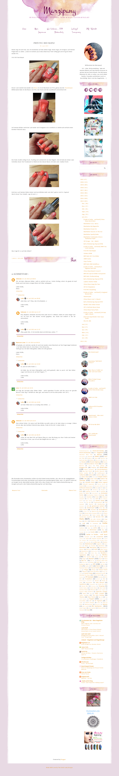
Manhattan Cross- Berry (91, 223)
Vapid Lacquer (89, 602)
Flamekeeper (69, 88)
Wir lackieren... (97, 606)
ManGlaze (101, 545)
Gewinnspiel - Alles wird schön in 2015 (96, 416)
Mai (83, 327)
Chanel (105, 475)
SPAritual (92, 589)
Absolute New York (86, 454)
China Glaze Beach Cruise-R (92, 271)
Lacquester (99, 536)
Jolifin (95, 528)
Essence (89, 497)
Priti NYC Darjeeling (90, 289)
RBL (104, 579)
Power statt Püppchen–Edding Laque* (92, 682)
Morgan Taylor (95, 555)
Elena (35, 88)
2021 (82, 179)
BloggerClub (83, 467)
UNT (90, 600)
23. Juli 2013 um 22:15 (29, 420)
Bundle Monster (99, 471)
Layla (87, 538)
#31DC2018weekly (85, 452)
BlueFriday (103, 467)
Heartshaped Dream (87, 666)
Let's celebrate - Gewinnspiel (93, 434)
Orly (80, 566)
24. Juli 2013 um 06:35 (33, 435)
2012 (82, 341)
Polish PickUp (88, 573)
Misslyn (102, 551)
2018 (82, 187)
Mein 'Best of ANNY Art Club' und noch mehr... (96, 371)
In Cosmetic (94, 523)
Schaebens (92, 584)
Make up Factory (90, 545)
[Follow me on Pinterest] (100, 91)
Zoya (87, 610)
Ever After (90, 498)
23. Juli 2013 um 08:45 (29, 279)
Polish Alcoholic (94, 571)
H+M (100, 513)
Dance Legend (102, 482)
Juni (83, 324)
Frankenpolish (98, 502)
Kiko (103, 529)
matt (95, 549)
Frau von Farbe (86, 672)
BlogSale (93, 467)
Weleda (105, 604)
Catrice (91, 475)
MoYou (104, 555)
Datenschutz (58, 32)
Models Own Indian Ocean (92, 304)
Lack (26, 258)
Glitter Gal (86, 511)
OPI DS (103, 564)
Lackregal (74, 29)
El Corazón (102, 491)
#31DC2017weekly (98, 451)
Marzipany (59, 10)
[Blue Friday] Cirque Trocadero (95, 380)
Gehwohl (81, 506)
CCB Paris (99, 475)
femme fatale (100, 500)
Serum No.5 (85, 586)
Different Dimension (85, 488)
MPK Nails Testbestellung (91, 276)
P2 (92, 566)
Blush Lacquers (89, 469)
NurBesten (82, 564)
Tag (91, 593)
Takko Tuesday (84, 595)
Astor (96, 458)
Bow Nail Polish (87, 471)
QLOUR (98, 579)
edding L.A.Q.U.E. (91, 491)
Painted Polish (83, 568)
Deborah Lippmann (88, 484)
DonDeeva (95, 489)
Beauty (84, 462)
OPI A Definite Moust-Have (92, 307)
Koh (87, 532)
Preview (100, 577)
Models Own (83, 553)
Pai (104, 566)
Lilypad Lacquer (96, 538)
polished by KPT (100, 573)
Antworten (19, 291)
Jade (89, 528)
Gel (88, 506)
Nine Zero (85, 562)
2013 (82, 201)
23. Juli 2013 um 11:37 (33, 329)
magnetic (99, 544)
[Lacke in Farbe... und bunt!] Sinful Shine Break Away (97, 389)
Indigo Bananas (101, 526)
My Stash (104, 557)
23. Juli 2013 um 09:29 (33, 342)
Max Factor (104, 549)
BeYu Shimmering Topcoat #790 (93, 279)
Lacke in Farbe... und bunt (96, 534)
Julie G (103, 528)
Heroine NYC (100, 517)
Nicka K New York (102, 560)
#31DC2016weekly (84, 450)
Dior (97, 488)
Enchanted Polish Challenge (95, 495)
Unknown (19, 279)
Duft (80, 491)
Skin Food (102, 588)
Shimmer (93, 586)
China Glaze (85, 477)
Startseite (45, 490)
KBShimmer (93, 530)
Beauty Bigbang (95, 462)
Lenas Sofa (84, 647)
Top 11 (100, 597)
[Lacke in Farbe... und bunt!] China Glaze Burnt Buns (94, 220)
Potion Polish (97, 575)
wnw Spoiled (92, 608)
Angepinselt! (85, 676)
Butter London (83, 473)
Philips (94, 569)
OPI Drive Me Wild (94, 424)
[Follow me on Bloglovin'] (91, 91)
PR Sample (89, 577)
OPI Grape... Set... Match (91, 241)
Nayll (100, 558)
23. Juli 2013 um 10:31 (26, 388)
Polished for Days (84, 575)
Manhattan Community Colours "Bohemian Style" (93, 237)
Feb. (83, 335)
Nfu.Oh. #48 (87, 321)
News (36, 29)
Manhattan (82, 547)
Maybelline (85, 551)
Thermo (81, 597)
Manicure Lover (21, 342)
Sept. (83, 211)
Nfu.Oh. (92, 560)
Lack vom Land (85, 634)
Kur (99, 532)
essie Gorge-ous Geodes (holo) (91, 644)
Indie (104, 523)
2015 (82, 196)
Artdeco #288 (88, 253)
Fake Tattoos (89, 500)
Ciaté (93, 476)
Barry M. (105, 460)
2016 (82, 193)
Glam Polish (83, 509)
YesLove (81, 610)
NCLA (105, 558)
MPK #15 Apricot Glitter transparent (95, 273)
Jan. (83, 338)
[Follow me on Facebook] (86, 91)
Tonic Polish (91, 597)
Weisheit (97, 604)
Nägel (84, 558)
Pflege (86, 569)
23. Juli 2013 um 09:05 (33, 298)
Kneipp (81, 532)
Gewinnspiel (87, 296)
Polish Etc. (84, 651)
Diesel (103, 486)
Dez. (83, 203)
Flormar (81, 502)
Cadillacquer (101, 473)
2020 (82, 182)
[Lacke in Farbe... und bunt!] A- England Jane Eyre (93, 267)
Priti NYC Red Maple (90, 251)
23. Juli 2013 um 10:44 (33, 364)
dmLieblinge (86, 489)
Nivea (92, 562)
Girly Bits (102, 507)
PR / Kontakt (91, 29)
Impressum (42, 32)
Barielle (98, 460)
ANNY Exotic (87, 259)
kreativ (93, 532)
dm (106, 488)
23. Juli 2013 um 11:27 (33, 312)
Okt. (83, 209)
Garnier (91, 504)
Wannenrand (88, 604)
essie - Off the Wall (87, 663)
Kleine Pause (85, 673)
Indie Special (90, 526)
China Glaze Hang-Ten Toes (92, 284)
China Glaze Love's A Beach (92, 299)
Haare (105, 513)
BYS (93, 473)
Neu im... (84, 560)
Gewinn (81, 507)
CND (85, 478)
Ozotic (87, 566)
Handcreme (85, 515)
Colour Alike (94, 480)
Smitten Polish (83, 589)
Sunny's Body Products (86, 591)
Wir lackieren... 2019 (55, 29)
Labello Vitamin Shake (90, 281)
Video (98, 602)
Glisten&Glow (103, 509)
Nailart (91, 558)
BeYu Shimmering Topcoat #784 (93, 244)
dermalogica (89, 486)
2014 (82, 198)
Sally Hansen (100, 582)
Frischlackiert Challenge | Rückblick (92, 659)
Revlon (97, 580)
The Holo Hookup (98, 595)
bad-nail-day (83, 460)
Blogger (63, 759)
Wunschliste (101, 608)
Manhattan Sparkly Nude (91, 234)
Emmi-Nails (95, 493)
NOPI (98, 562)
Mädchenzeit (89, 544)
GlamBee (93, 509)
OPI (94, 564)
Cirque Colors (102, 477)
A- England (20, 258)
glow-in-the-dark (97, 511)
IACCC (86, 521)
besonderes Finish (92, 464)
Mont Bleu (94, 553)
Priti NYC (31, 258)
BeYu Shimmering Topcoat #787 (93, 302)
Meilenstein (94, 551)
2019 (82, 185)
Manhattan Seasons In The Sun (93, 231)
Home (24, 29)
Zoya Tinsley (87, 261)
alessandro (82, 456)
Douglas (103, 489)
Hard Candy (96, 515)
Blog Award (100, 465)
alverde (90, 456)
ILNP (83, 523)
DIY (101, 488)
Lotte (22, 298)
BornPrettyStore (102, 469)
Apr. (83, 330)
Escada (81, 497)
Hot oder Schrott (96, 519)
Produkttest (88, 579)
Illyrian (105, 521)
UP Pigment (98, 601)
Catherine (82, 475)
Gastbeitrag (101, 504)
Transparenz (76, 32)
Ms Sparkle (87, 556)
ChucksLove (85, 662)
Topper (91, 599)
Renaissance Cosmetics (85, 580)
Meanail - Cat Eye (86, 678)
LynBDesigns (96, 542)
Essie (97, 497)
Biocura (81, 465)
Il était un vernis (95, 521)
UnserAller (82, 600)
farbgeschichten (86, 657)
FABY (96, 498)
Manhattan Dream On (90, 229)
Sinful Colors (83, 588)
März (83, 332)
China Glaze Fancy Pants (91, 310)
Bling (90, 465)
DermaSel (97, 486)
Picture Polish (103, 569)
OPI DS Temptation (89, 287)
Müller (96, 556)
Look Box (88, 542)
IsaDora (81, 528)
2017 (82, 190)
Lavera (81, 538)
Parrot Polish (95, 568)
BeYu (103, 463)
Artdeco (89, 458)
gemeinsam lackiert (98, 506)
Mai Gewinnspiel (94, 352)
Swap (84, 593)
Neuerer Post (16, 490)
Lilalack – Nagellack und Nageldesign (92, 640)
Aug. (83, 214)
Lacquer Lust (89, 536)
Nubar (103, 562)
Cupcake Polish (90, 482)
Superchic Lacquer (101, 591)
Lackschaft (84, 628)
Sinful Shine (93, 588)
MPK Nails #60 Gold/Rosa (91, 264)
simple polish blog (87, 681)
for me (88, 502)
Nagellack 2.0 (85, 642)
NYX (89, 564)
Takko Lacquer (99, 593)
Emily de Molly (84, 493)
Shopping (101, 586)
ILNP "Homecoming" (87, 648)
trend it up (102, 599)
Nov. (83, 206)
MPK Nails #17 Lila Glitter (91, 256)
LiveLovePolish (93, 540)
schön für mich (102, 584)
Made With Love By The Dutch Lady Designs (59, 767)
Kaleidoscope (82, 529)
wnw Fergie (82, 608)
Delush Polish (101, 484)
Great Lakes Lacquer (91, 513)
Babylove (103, 458)
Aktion (99, 454)
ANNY (97, 456)
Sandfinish (82, 584)
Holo (81, 519)
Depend (81, 486)
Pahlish (98, 566)
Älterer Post (72, 490)
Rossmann (89, 582)
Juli (83, 217)
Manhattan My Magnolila (91, 226)
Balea (92, 460)
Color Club (93, 478)
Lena (17, 388)
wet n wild (85, 606)
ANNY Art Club (93, 397)
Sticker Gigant (101, 589)
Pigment (84, 571)
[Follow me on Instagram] (96, 91)
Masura (88, 549)
